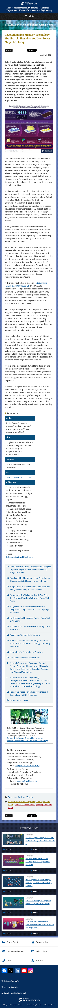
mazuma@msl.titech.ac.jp (26, 781)
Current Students (11, 987)
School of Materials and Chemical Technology (24, 738)
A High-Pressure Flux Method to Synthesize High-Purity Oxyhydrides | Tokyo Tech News (30, 588)
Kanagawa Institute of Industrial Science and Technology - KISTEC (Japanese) (29, 693)
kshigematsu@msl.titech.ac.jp (19, 556)
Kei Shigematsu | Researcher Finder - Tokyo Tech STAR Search (30, 619)
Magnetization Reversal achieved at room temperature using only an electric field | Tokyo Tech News (29, 609)
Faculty (30, 797)
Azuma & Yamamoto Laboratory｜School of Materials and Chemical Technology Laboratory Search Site (30, 643)
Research (12, 797)
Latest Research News (19, 700)
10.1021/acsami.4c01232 (17, 477)
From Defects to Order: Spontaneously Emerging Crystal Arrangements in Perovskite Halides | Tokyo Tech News (30, 569)
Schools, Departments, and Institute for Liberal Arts (26, 740)
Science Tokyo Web (11, 981)
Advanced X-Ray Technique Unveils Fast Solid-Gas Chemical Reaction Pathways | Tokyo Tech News (29, 598)
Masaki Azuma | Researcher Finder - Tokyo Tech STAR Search (30, 628)
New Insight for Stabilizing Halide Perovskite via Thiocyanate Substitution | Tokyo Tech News (30, 579)
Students (21, 797)
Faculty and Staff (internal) (15, 993)
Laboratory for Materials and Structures (26, 652)
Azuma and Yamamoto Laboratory (25, 635)
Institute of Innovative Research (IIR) (25, 657)
